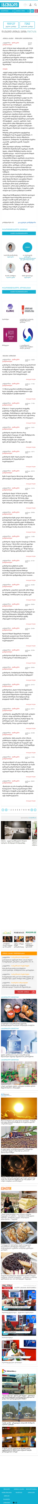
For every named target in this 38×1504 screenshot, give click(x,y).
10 (28, 810)
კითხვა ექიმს (20, 11)
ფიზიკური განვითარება (11, 44)
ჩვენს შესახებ (7, 1492)
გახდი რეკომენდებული (19, 233)
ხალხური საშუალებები (19, 983)
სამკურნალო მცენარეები (20, 957)
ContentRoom (28, 817)
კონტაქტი (31, 1492)
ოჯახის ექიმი (10, 277)
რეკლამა (19, 1492)
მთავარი (7, 1489)
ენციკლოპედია (31, 1489)
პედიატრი (10, 257)
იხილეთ (31, 379)
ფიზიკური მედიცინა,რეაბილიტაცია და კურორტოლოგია (27, 258)
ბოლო (35, 810)
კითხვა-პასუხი (19, 1489)
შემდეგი (31, 810)
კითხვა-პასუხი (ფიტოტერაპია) (13, 953)
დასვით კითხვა (23, 992)
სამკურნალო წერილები (10, 997)
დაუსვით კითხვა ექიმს (19, 32)
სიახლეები (4, 11)
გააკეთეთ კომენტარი (27, 222)
